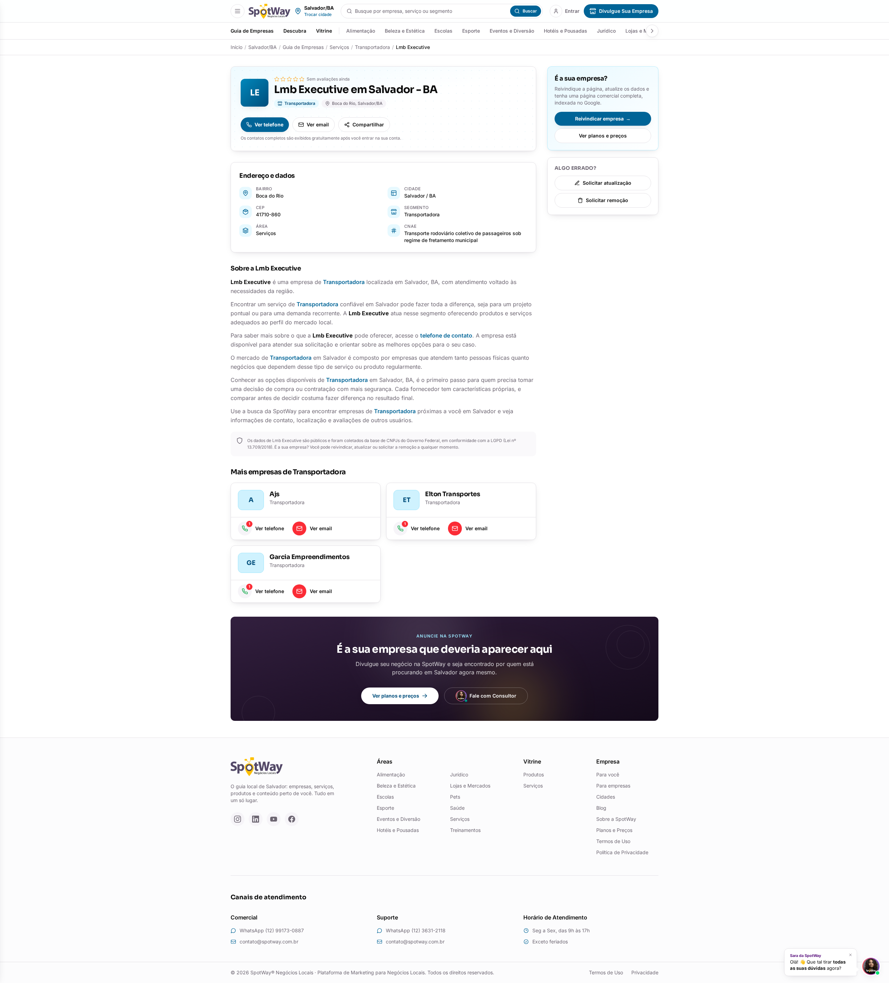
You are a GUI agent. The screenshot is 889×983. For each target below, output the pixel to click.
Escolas (443, 31)
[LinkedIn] (256, 819)
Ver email (318, 124)
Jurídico (606, 31)
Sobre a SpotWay (616, 819)
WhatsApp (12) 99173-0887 (272, 930)
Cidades (605, 797)
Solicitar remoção (607, 200)
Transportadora (372, 47)
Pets (455, 797)
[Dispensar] (851, 955)
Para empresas (613, 786)
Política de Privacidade (622, 852)
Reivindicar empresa (603, 119)
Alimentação (360, 31)
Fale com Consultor (493, 696)
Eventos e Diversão (512, 31)
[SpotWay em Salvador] (269, 11)
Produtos (533, 774)
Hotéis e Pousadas (565, 31)
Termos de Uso (613, 841)
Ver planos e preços (603, 136)
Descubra (294, 31)
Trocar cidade (318, 14)
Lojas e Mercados (470, 786)
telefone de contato (446, 335)
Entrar (572, 11)
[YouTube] (274, 819)
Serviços (339, 47)
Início (236, 47)
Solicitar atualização (607, 183)
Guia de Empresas (252, 31)
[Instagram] (237, 819)
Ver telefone (269, 124)
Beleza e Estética (405, 31)
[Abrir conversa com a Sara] (871, 966)
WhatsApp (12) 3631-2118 (416, 930)
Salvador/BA (262, 47)
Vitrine (324, 31)
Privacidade (644, 972)
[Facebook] (292, 819)
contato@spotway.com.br (269, 941)
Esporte (471, 31)
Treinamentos (465, 830)
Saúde (457, 808)
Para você (607, 774)
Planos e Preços (614, 830)
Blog (601, 808)
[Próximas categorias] (652, 31)
